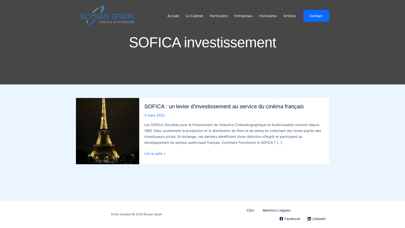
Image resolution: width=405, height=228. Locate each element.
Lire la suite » (155, 153)
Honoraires (268, 16)
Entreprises (243, 16)
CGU (250, 210)
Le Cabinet (194, 16)
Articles (290, 16)
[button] (316, 16)
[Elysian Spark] (107, 15)
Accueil (173, 16)
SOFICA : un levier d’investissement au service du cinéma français (224, 106)
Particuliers (219, 16)
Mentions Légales (276, 210)
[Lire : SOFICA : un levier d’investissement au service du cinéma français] (107, 131)
